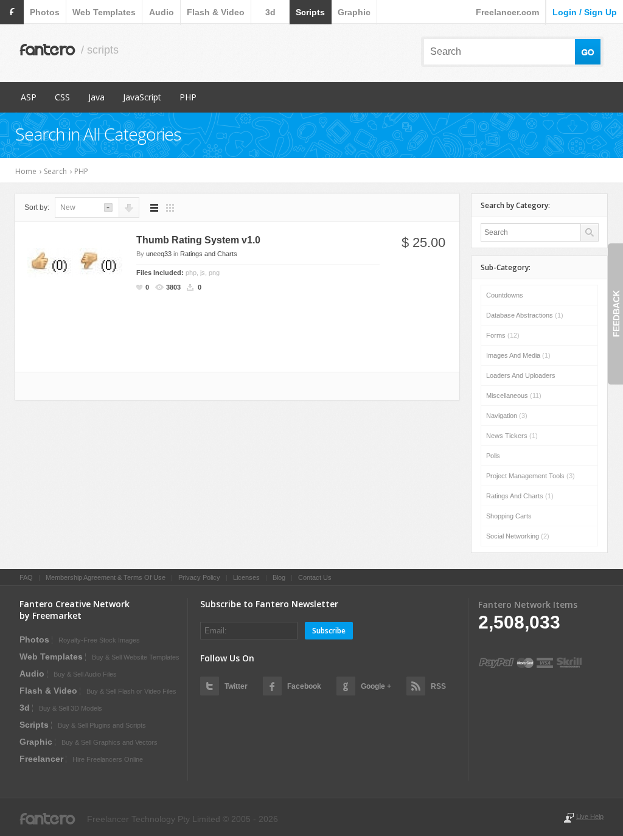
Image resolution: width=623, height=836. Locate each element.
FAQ (26, 577)
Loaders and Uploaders (520, 375)
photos (45, 12)
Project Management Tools (530, 475)
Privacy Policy (199, 577)
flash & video (216, 12)
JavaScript (142, 97)
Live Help (590, 816)
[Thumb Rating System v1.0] (74, 262)
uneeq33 (159, 253)
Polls (493, 455)
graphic (354, 12)
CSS (62, 97)
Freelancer (41, 759)
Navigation (506, 415)
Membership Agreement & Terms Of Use (105, 577)
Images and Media (518, 355)
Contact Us (315, 577)
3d (270, 12)
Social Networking (517, 536)
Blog (279, 577)
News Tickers (512, 435)
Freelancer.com (507, 12)
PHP (188, 97)
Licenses (246, 577)
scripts (310, 12)
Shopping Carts (509, 516)
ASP (29, 97)
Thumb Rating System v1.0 (198, 240)
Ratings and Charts (208, 253)
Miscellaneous (513, 395)
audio (161, 12)
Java (96, 97)
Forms (503, 335)
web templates (104, 12)
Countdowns (504, 295)
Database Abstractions (524, 315)
